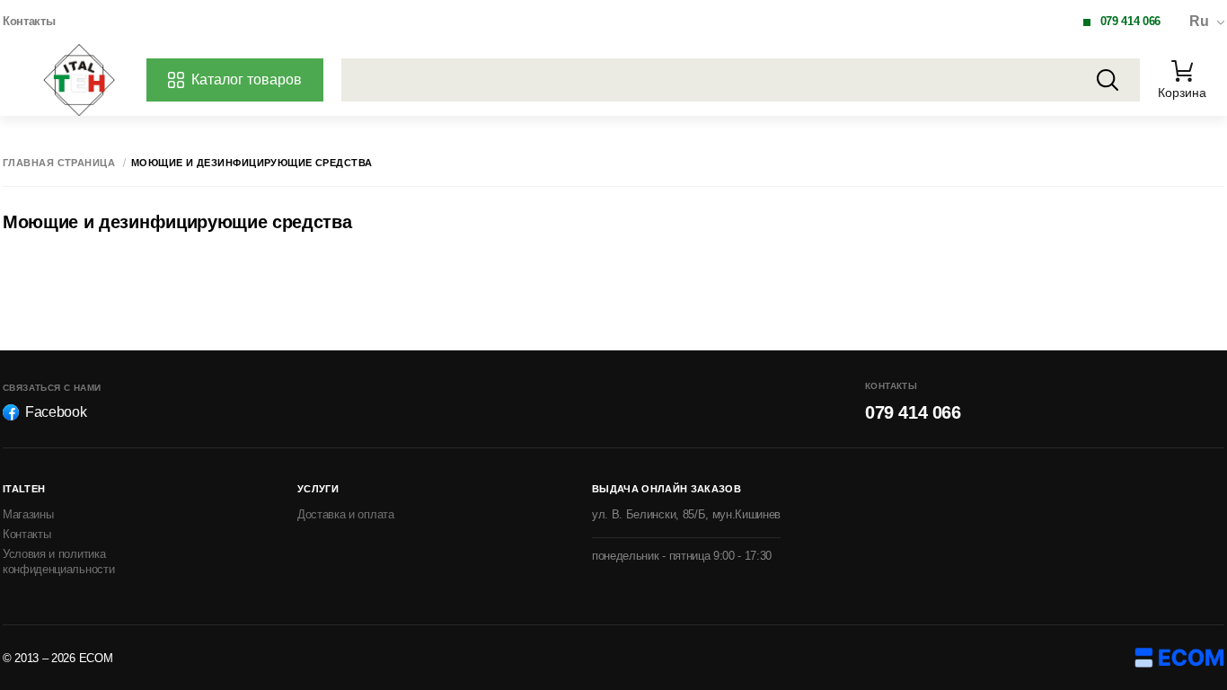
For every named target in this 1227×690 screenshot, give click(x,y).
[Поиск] (1107, 80)
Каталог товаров (246, 79)
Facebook (55, 412)
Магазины (28, 514)
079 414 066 (1130, 21)
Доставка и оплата (345, 514)
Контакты (29, 21)
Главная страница (59, 163)
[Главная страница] (79, 80)
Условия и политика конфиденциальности (58, 561)
